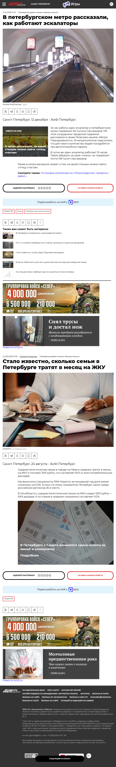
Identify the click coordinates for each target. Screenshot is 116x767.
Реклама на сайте (30, 697)
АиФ (25, 104)
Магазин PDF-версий (71, 690)
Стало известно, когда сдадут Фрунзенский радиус (40, 252)
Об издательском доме (33, 690)
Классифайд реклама (100, 697)
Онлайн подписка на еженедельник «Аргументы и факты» (50, 694)
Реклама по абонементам (54, 697)
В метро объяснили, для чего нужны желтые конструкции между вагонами (51, 262)
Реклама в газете (100, 694)
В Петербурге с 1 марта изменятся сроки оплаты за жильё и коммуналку (62, 547)
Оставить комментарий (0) (90, 188)
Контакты (85, 694)
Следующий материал (59, 759)
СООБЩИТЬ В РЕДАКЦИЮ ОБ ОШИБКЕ (77, 701)
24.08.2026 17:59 (10, 356)
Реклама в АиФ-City (78, 697)
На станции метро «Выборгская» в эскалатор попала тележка (45, 272)
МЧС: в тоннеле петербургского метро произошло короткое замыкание (50, 243)
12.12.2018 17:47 (9, 12)
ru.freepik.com (19, 449)
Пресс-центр (53, 690)
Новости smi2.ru (13, 347)
